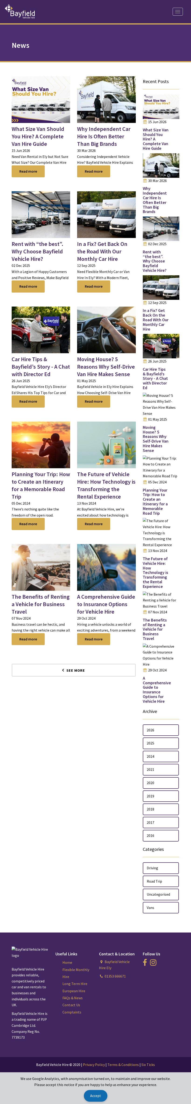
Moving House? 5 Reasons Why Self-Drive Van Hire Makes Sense (106, 367)
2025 (150, 743)
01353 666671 (115, 976)
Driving (152, 868)
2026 (150, 730)
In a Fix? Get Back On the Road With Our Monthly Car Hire (102, 251)
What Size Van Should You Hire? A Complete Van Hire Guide (38, 136)
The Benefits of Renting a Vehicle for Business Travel (41, 604)
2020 (150, 782)
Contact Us (71, 1005)
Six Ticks (148, 1064)
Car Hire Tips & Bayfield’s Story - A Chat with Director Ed (41, 367)
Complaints (71, 1012)
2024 (150, 756)
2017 (150, 822)
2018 (150, 809)
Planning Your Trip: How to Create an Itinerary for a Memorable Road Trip (41, 485)
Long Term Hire (74, 983)
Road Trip (154, 881)
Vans (150, 907)
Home (67, 962)
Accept (95, 1095)
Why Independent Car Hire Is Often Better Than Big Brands (103, 136)
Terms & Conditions (123, 1064)
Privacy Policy (94, 1064)
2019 (150, 796)
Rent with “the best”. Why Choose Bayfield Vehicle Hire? (37, 251)
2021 (150, 769)
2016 (150, 835)
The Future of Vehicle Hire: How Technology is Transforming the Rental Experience (106, 485)
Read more (28, 171)
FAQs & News (72, 998)
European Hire (73, 991)
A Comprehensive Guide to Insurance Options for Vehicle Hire (106, 604)
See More (75, 670)
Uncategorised (158, 894)
